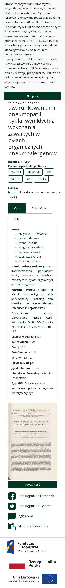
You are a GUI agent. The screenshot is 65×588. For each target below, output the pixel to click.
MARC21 (16, 172)
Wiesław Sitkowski (30, 252)
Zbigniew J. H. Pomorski (33, 234)
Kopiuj (13, 197)
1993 (33, 342)
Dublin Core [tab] (39, 208)
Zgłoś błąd (25, 516)
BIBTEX (41, 179)
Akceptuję (33, 96)
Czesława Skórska (30, 256)
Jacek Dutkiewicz (29, 238)
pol (32, 363)
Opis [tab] (17, 208)
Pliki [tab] (16, 219)
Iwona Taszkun (28, 243)
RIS (28, 179)
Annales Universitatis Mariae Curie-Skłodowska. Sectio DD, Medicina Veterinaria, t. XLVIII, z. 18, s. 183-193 (32, 322)
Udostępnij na (36, 496)
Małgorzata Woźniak (31, 247)
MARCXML (33, 172)
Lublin (38, 336)
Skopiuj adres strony (33, 526)
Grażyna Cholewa (29, 261)
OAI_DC (15, 179)
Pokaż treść (32, 484)
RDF (49, 172)
